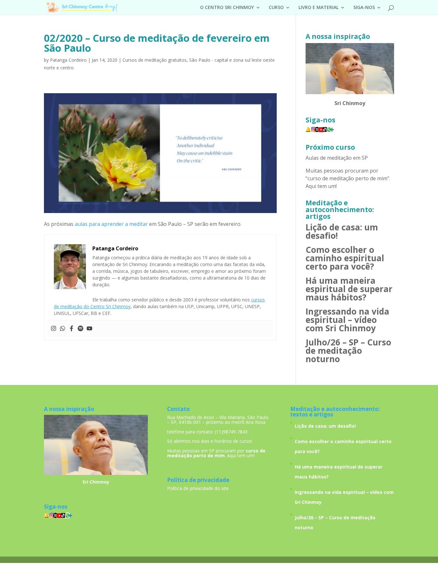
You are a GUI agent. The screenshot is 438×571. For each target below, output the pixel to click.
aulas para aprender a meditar (111, 224)
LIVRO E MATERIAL (319, 7)
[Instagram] (53, 329)
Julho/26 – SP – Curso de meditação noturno (348, 350)
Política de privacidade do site (198, 488)
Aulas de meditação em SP (337, 157)
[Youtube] (89, 329)
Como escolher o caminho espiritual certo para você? (345, 258)
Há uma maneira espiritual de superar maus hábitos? (349, 289)
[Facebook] (71, 329)
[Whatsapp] (62, 329)
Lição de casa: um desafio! (342, 231)
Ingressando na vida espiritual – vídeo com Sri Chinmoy (347, 320)
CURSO (276, 7)
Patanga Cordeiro (68, 60)
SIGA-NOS (364, 7)
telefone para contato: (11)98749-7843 (207, 432)
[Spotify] (80, 329)
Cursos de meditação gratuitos (154, 60)
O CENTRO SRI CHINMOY (227, 7)
